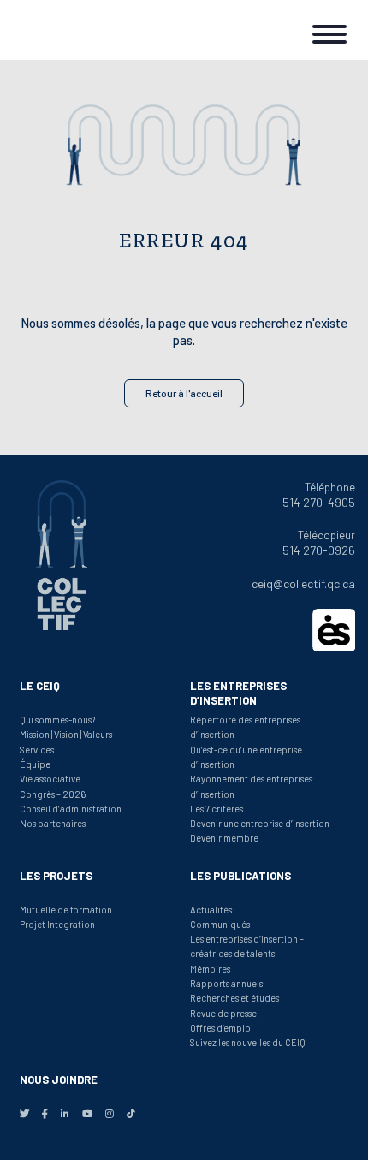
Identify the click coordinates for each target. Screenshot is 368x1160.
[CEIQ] (68, 30)
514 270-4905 (318, 502)
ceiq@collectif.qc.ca (303, 583)
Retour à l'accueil (184, 393)
